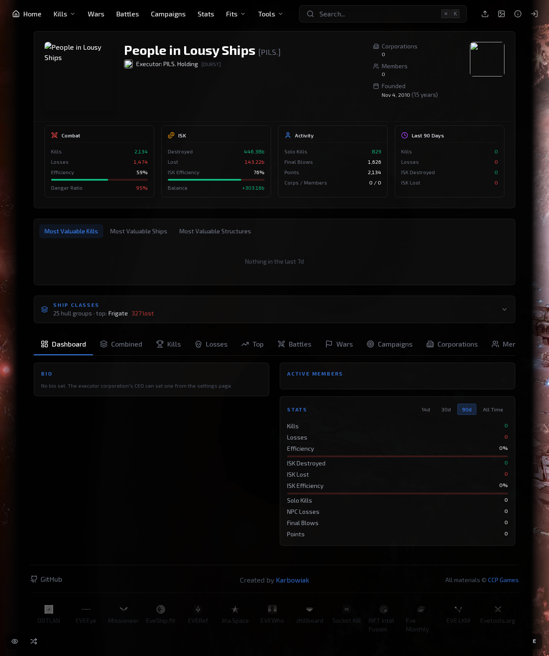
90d (467, 409)
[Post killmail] (485, 14)
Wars (96, 14)
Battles (127, 14)
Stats (206, 14)
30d (446, 409)
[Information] (518, 14)
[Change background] (501, 14)
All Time (493, 409)
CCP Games (503, 579)
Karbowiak (292, 580)
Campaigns (168, 14)
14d (425, 409)
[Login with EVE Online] (534, 14)
